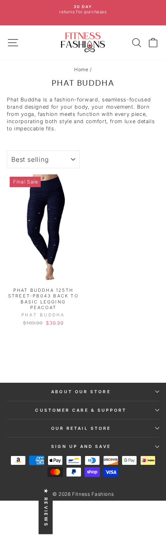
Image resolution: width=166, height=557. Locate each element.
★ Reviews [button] (46, 508)
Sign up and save (80, 446)
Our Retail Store (81, 428)
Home (81, 69)
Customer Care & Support (81, 410)
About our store (80, 391)
